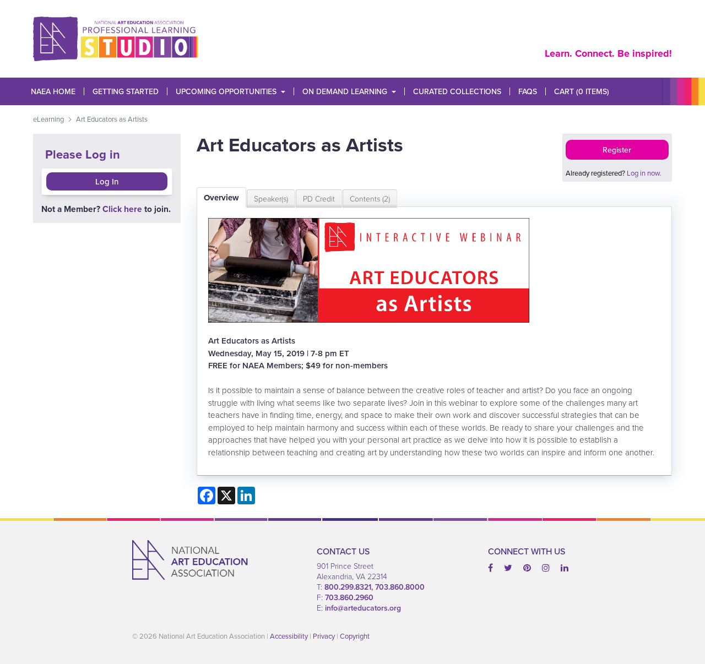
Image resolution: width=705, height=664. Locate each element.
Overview (221, 198)
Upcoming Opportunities (226, 91)
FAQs (527, 91)
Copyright (355, 636)
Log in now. (644, 173)
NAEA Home (53, 91)
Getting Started (126, 91)
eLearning (48, 119)
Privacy (324, 636)
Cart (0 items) (581, 91)
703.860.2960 (349, 597)
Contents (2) (370, 198)
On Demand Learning (344, 91)
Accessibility (289, 636)
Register (617, 149)
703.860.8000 (400, 586)
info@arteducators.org (363, 607)
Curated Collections (457, 91)
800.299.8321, (349, 586)
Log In (106, 181)
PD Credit (319, 198)
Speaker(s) (271, 198)
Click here (122, 209)
